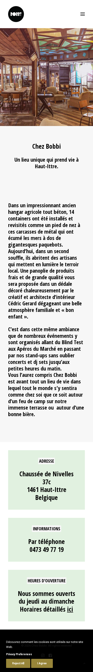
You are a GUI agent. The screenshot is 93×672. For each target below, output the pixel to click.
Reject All (18, 663)
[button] (82, 14)
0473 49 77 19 (47, 549)
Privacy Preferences (19, 654)
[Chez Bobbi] (16, 14)
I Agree (42, 663)
